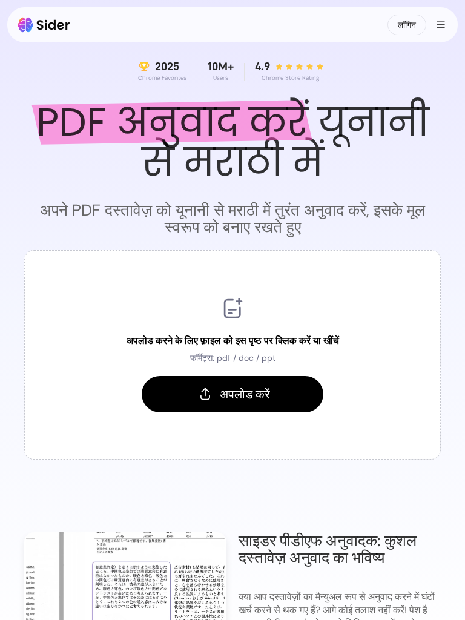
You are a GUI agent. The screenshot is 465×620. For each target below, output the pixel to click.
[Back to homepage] (44, 24)
